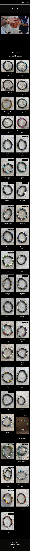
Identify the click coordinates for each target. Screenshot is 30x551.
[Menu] (2, 2)
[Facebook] (13, 547)
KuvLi (15, 8)
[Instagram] (16, 547)
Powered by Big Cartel (15, 544)
